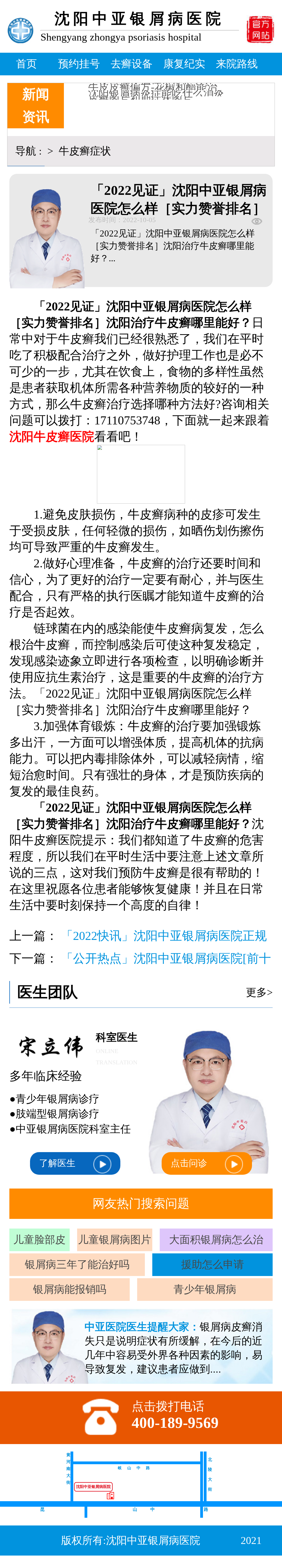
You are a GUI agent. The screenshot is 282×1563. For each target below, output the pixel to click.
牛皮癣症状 (83, 151)
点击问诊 (189, 1163)
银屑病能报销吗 (69, 1289)
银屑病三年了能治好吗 (77, 1264)
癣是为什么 (114, 93)
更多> (259, 992)
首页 (26, 64)
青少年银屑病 (204, 1289)
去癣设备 (132, 64)
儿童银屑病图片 (114, 1239)
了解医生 (57, 1163)
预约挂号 (79, 64)
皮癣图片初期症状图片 (140, 87)
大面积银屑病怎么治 (216, 1239)
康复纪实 (184, 64)
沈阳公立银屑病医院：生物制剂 (161, 99)
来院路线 (237, 64)
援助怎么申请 (212, 1264)
